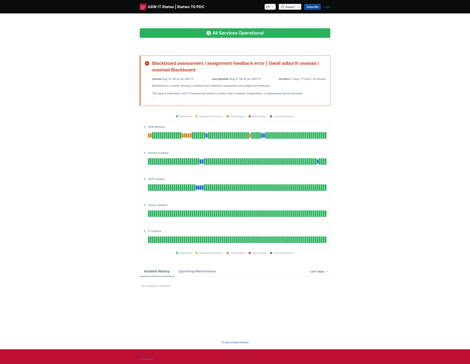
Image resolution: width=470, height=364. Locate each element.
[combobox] (270, 7)
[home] (141, 353)
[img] (237, 136)
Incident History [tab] (156, 271)
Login (327, 6)
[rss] (146, 353)
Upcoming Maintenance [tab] (197, 271)
